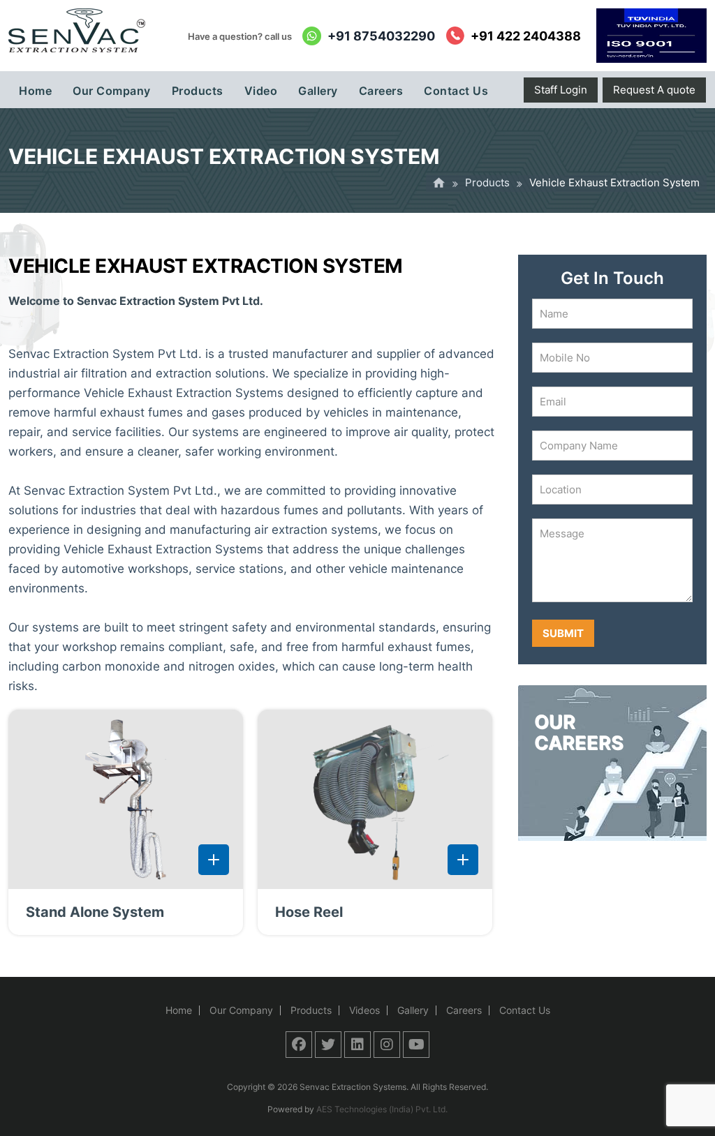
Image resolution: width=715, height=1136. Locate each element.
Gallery (413, 1010)
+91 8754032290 (381, 36)
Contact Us (524, 1010)
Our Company (241, 1010)
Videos (364, 1010)
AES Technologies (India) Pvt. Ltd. (382, 1109)
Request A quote (654, 89)
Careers (464, 1010)
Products (487, 182)
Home (178, 1010)
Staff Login (560, 89)
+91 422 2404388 (526, 36)
